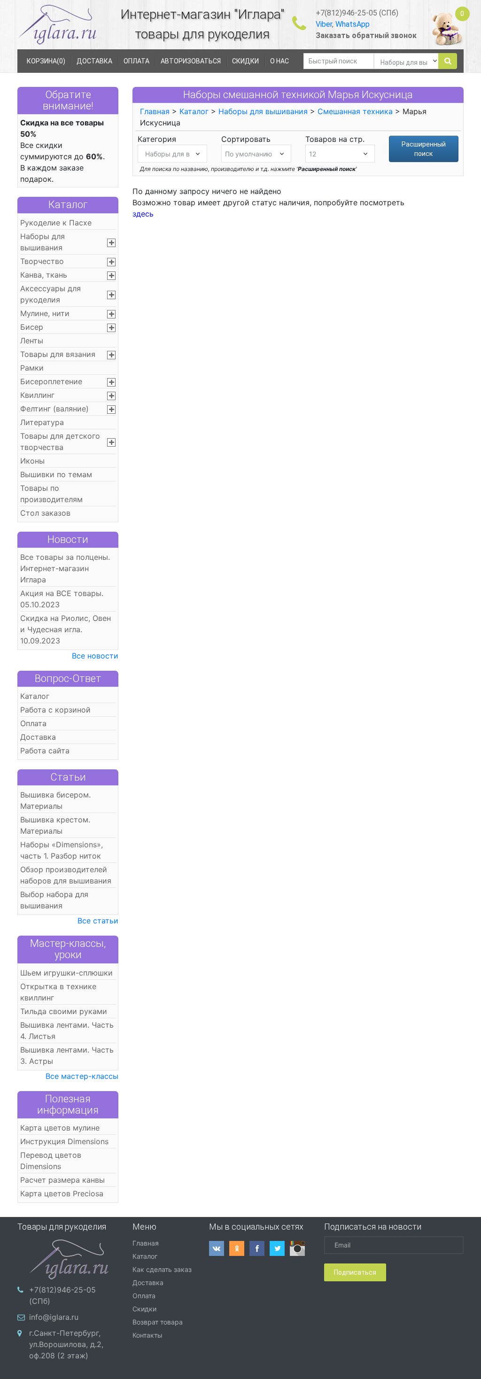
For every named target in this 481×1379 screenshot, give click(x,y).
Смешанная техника (355, 111)
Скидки (144, 1309)
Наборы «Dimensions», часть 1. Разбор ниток (61, 850)
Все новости (95, 655)
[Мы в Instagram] (300, 1248)
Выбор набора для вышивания (54, 900)
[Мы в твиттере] (280, 1248)
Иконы (32, 460)
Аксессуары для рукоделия (50, 294)
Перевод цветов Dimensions (50, 1160)
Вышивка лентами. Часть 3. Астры (67, 1055)
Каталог (67, 204)
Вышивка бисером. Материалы (55, 800)
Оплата (33, 723)
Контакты (147, 1335)
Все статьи (98, 920)
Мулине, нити (45, 313)
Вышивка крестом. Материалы (55, 825)
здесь (143, 213)
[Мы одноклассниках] (239, 1248)
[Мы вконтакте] (219, 1248)
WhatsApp (352, 24)
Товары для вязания (57, 354)
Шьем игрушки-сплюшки (66, 972)
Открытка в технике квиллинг (58, 992)
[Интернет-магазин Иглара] (48, 24)
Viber (324, 24)
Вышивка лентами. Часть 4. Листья (67, 1030)
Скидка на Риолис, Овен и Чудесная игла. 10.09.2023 (65, 629)
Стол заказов (45, 513)
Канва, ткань (43, 274)
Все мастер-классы (82, 1076)
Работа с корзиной (55, 709)
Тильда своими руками (63, 1011)
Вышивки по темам (56, 474)
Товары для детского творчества (60, 441)
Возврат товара (157, 1322)
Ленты (31, 340)
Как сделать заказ (162, 1269)
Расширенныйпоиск (424, 148)
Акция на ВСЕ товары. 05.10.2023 (61, 599)
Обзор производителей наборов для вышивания (65, 875)
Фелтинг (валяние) (54, 408)
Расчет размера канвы (62, 1180)
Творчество (42, 261)
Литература (42, 422)
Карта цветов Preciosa (61, 1193)
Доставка (38, 737)
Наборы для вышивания (42, 242)
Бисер (31, 327)
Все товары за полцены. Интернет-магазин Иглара (65, 568)
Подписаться (355, 1272)
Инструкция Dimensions (64, 1141)
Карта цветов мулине (60, 1127)
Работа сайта (45, 750)
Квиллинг (37, 395)
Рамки (32, 367)
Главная (155, 111)
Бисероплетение (51, 381)
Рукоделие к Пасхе (56, 222)
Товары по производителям (51, 493)
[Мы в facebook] (259, 1248)
